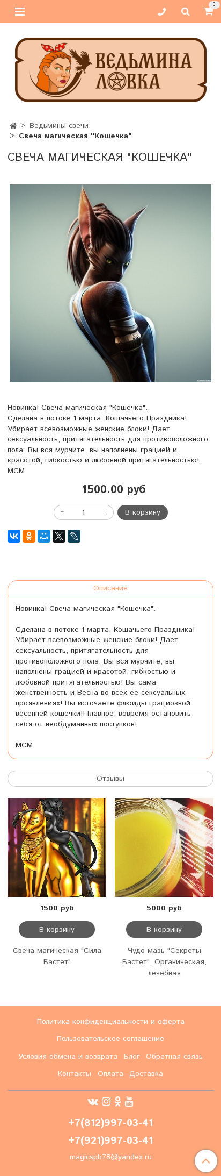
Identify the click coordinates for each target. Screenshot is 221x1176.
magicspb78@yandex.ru (111, 1157)
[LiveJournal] (74, 536)
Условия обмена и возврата (67, 1056)
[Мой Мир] (44, 536)
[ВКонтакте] (14, 536)
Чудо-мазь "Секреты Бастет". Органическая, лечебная (164, 962)
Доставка (146, 1073)
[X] (59, 536)
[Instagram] (106, 1102)
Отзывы (110, 778)
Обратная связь (174, 1056)
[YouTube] (129, 1102)
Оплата (110, 1073)
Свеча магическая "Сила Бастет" (57, 956)
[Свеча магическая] (110, 283)
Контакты (74, 1073)
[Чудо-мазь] (164, 847)
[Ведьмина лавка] (111, 67)
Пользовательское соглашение (110, 1039)
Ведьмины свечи (59, 125)
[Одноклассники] (29, 536)
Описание (110, 588)
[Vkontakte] (92, 1102)
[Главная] (13, 126)
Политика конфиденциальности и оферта (111, 1021)
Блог (132, 1056)
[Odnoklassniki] (117, 1102)
